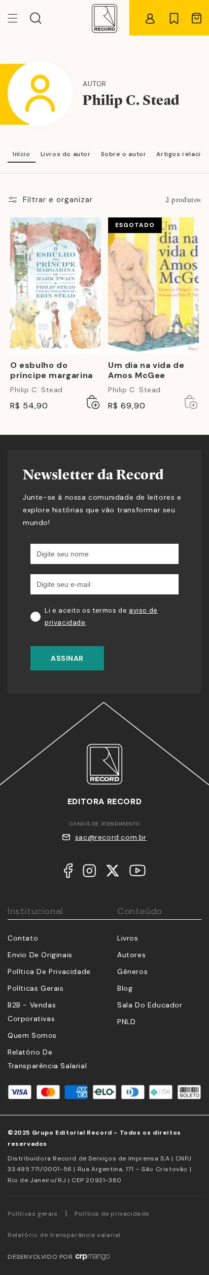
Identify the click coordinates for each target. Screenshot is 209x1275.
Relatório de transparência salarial (64, 1235)
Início (21, 154)
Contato (23, 938)
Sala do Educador (150, 1004)
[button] (36, 18)
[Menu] (19, 18)
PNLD (126, 1021)
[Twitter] (112, 873)
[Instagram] (89, 873)
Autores (131, 954)
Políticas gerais (33, 1214)
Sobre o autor (124, 154)
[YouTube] (137, 873)
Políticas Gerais (36, 988)
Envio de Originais (40, 954)
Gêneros (132, 971)
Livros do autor (66, 154)
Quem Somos (32, 1035)
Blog (124, 988)
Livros (127, 938)
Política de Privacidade (49, 971)
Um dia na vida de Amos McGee (146, 370)
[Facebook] (68, 873)
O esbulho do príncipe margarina (51, 370)
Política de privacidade (112, 1214)
